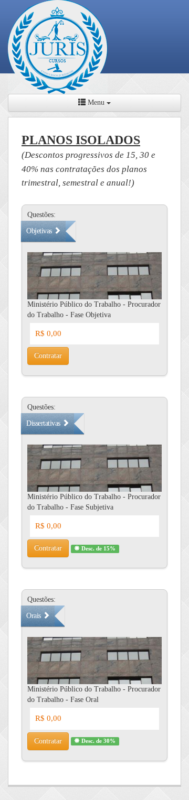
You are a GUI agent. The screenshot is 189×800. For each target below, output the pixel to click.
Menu (96, 102)
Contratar (48, 356)
